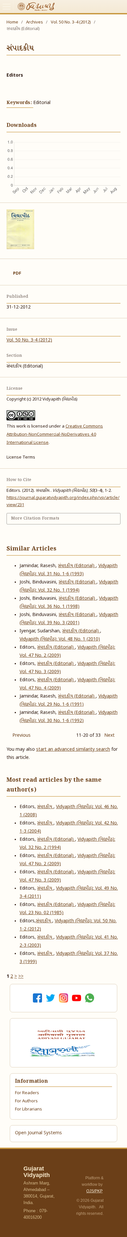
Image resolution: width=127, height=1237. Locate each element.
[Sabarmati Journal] (63, 1051)
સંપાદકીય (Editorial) (77, 566)
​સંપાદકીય (44, 921)
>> (20, 976)
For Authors (26, 1101)
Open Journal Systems (38, 1133)
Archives (34, 22)
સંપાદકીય (45, 807)
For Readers (27, 1093)
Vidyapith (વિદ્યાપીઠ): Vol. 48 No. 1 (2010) (60, 639)
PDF (17, 273)
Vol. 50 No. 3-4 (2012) (71, 22)
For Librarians (28, 1109)
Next (109, 735)
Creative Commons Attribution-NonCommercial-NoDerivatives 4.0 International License (55, 434)
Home (12, 22)
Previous (21, 735)
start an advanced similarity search (73, 750)
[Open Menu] (6, 6)
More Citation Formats (35, 518)
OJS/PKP (94, 1191)
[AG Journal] (62, 1034)
